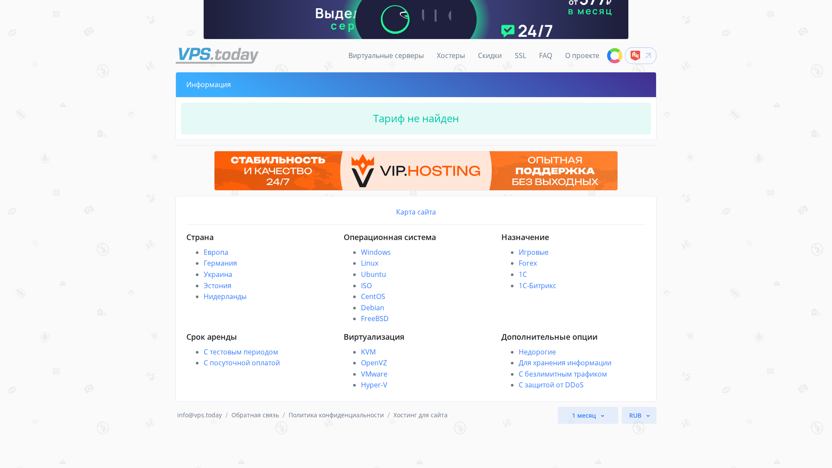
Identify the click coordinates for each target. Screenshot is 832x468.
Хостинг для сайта (420, 415)
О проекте (582, 55)
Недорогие (537, 352)
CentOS (373, 296)
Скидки (490, 55)
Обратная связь (255, 415)
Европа (216, 252)
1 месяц (585, 415)
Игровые (534, 252)
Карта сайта (416, 212)
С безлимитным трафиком (563, 374)
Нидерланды (225, 296)
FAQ (545, 55)
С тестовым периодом (241, 352)
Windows (376, 252)
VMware (374, 374)
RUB (636, 415)
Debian (372, 307)
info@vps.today (199, 415)
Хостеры (451, 55)
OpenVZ (374, 362)
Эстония (217, 285)
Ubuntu (373, 274)
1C (523, 274)
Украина (218, 274)
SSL (520, 55)
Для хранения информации (565, 362)
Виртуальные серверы (386, 55)
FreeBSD (375, 318)
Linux (369, 263)
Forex (528, 263)
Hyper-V (374, 385)
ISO (366, 285)
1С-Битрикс (537, 285)
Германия (220, 263)
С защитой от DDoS (551, 385)
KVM (368, 352)
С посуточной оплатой (242, 362)
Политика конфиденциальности (336, 415)
